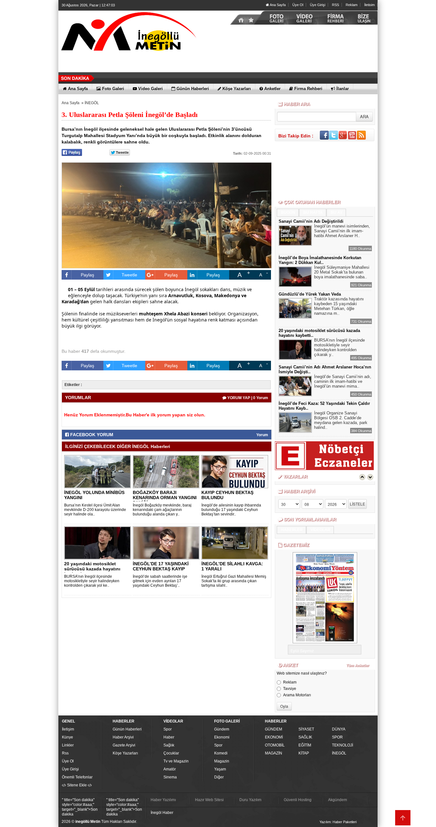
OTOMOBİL (275, 745)
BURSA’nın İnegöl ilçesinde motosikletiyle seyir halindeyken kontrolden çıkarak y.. (339, 347)
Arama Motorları (297, 695)
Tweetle (129, 274)
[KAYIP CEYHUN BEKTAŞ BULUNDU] (235, 471)
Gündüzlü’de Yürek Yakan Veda (310, 294)
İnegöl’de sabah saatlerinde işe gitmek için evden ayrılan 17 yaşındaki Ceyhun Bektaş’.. (160, 581)
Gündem (221, 729)
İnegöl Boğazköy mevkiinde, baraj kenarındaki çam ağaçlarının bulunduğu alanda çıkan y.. (162, 509)
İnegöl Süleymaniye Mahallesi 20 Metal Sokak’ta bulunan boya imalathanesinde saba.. (341, 272)
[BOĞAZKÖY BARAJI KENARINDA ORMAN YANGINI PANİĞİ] (167, 471)
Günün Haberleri (127, 729)
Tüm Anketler (357, 665)
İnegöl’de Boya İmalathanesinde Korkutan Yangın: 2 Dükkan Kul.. (320, 260)
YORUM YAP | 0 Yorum (247, 398)
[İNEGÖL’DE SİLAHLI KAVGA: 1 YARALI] (235, 543)
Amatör (169, 769)
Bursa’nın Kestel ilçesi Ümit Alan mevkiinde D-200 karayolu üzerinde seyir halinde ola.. (95, 509)
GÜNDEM (273, 729)
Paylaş (87, 274)
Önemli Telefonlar (77, 777)
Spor (167, 729)
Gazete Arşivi (124, 745)
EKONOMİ (274, 737)
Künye (67, 737)
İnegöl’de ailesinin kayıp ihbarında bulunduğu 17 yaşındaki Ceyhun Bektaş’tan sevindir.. (231, 509)
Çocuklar (171, 753)
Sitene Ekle (77, 785)
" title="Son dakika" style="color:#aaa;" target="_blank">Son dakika (80, 807)
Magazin (221, 761)
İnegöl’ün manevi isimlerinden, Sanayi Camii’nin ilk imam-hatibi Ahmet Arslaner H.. (342, 231)
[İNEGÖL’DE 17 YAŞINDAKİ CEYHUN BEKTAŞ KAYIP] (167, 543)
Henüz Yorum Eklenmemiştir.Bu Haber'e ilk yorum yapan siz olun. (134, 414)
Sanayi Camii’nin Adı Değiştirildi (311, 221)
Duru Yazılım (250, 800)
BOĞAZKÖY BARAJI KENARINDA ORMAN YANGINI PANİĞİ (165, 497)
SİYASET (306, 729)
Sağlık (168, 745)
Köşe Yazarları (125, 753)
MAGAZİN (273, 753)
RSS (335, 5)
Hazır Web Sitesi (209, 800)
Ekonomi (221, 737)
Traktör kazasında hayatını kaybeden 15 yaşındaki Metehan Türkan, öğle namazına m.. (339, 306)
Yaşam (220, 769)
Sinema (170, 777)
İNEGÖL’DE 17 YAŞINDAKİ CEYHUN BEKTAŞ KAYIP (161, 566)
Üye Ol (297, 5)
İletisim (369, 5)
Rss (65, 753)
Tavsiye (289, 688)
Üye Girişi (317, 5)
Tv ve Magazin (176, 761)
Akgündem (337, 800)
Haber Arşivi (123, 737)
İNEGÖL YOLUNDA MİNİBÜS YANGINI (94, 495)
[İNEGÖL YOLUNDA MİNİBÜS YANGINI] (98, 471)
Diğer (219, 777)
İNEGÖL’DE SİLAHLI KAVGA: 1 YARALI (232, 566)
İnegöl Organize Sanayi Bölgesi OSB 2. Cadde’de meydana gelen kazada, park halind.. (340, 420)
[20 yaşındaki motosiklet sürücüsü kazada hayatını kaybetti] (98, 543)
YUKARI (402, 817)
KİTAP (303, 753)
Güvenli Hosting (298, 800)
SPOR (337, 737)
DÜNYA (338, 729)
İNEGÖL (92, 103)
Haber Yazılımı (163, 800)
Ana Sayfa (277, 5)
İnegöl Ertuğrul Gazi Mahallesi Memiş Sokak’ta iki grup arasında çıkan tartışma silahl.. (233, 581)
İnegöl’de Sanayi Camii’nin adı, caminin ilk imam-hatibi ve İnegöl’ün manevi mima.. (342, 381)
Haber (168, 737)
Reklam (351, 5)
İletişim (68, 729)
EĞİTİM (304, 745)
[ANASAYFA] (128, 33)
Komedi (221, 753)
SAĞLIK (305, 737)
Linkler (68, 745)
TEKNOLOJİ (342, 745)
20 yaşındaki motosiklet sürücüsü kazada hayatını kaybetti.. (92, 568)
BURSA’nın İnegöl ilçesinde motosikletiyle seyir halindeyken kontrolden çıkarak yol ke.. (91, 581)
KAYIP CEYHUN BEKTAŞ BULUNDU (227, 495)
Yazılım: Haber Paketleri (338, 822)
